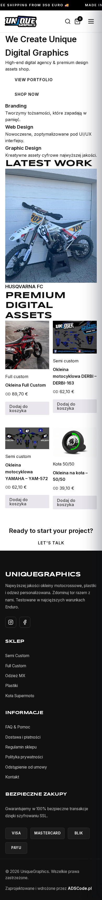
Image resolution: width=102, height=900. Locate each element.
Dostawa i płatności (23, 737)
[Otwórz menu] (91, 21)
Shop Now (27, 94)
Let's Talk (51, 542)
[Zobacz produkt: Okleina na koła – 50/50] (75, 442)
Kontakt (12, 777)
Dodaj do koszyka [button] (18, 408)
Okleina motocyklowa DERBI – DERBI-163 (75, 376)
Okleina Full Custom (25, 385)
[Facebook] (24, 622)
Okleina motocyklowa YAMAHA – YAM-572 (26, 471)
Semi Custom (17, 655)
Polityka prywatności (24, 756)
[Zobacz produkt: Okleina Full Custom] (27, 345)
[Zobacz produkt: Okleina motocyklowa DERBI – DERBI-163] (75, 337)
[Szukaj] (68, 21)
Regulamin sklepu (21, 747)
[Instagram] (10, 622)
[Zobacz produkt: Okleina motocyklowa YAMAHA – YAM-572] (27, 438)
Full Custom (15, 665)
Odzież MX (15, 675)
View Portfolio (34, 79)
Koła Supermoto (19, 695)
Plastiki (11, 685)
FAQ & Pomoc (17, 727)
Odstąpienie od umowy (26, 767)
